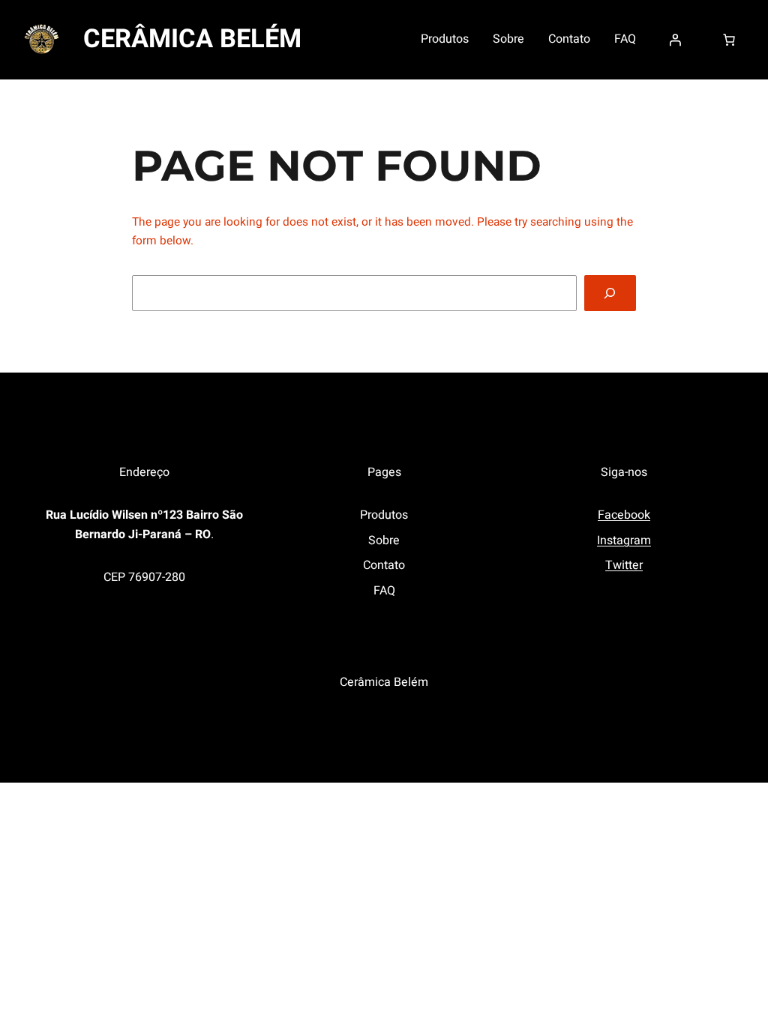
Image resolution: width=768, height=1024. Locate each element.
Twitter (624, 565)
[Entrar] (675, 40)
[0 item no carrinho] (729, 40)
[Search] (610, 293)
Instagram (624, 540)
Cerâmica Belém (192, 39)
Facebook (624, 515)
